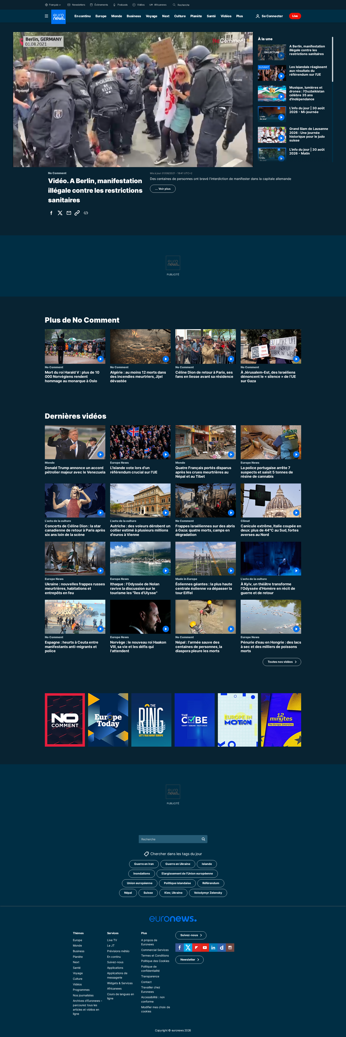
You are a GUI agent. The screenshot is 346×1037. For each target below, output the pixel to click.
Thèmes (78, 933)
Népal (128, 892)
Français (53, 4)
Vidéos (226, 16)
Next (165, 16)
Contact (146, 981)
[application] (133, 99)
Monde (116, 16)
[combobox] (194, 5)
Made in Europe (186, 579)
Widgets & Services (120, 983)
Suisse (148, 892)
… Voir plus (163, 188)
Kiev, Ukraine (173, 892)
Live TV (112, 940)
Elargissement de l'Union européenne (187, 873)
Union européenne (139, 883)
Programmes (81, 989)
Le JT (111, 945)
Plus (144, 933)
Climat (245, 520)
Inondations (141, 873)
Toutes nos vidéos (280, 662)
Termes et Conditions (155, 955)
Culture (180, 16)
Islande (207, 864)
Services (113, 933)
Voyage (151, 16)
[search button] (174, 5)
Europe (101, 16)
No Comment (54, 367)
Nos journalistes (83, 995)
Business (134, 16)
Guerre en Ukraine (177, 864)
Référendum (210, 883)
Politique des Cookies (155, 961)
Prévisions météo (118, 951)
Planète (196, 16)
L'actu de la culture (58, 520)
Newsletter (187, 959)
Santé (211, 16)
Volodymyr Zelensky (208, 892)
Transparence (150, 976)
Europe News (119, 462)
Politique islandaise (177, 883)
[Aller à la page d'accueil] (58, 17)
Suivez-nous (115, 962)
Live (295, 16)
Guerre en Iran (144, 864)
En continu (82, 16)
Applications (115, 967)
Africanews (114, 988)
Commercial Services (155, 950)
